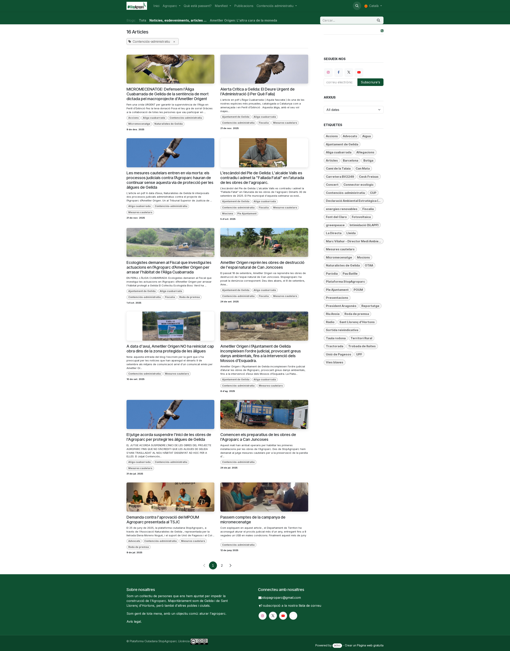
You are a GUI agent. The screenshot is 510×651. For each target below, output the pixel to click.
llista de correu (310, 606)
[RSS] (382, 30)
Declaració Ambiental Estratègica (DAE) (354, 201)
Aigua (366, 136)
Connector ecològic (358, 184)
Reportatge (370, 306)
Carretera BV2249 (340, 177)
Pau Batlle (350, 273)
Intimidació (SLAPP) (364, 225)
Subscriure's (370, 82)
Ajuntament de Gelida (235, 116)
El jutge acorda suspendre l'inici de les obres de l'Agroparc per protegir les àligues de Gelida (169, 437)
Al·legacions (365, 152)
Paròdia (332, 273)
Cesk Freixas (369, 177)
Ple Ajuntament (246, 213)
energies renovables (341, 209)
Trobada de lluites (362, 346)
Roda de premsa (189, 297)
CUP (373, 193)
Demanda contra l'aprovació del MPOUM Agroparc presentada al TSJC (163, 519)
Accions (133, 117)
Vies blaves (334, 362)
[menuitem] (156, 6)
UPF (359, 354)
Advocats (134, 541)
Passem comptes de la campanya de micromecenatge (252, 519)
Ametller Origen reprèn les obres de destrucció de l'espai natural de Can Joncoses (262, 265)
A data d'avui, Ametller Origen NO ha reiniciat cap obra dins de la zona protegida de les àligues (170, 348)
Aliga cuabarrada (154, 117)
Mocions (227, 213)
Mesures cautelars (285, 122)
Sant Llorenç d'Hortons (357, 322)
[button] (357, 6)
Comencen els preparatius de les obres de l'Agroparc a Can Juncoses (258, 437)
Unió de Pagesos (338, 354)
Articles (332, 160)
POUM (358, 290)
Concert (332, 184)
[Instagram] (328, 72)
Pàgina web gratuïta (370, 645)
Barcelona (350, 160)
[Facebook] (339, 72)
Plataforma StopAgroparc (345, 281)
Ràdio (330, 322)
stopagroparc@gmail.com (281, 598)
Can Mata (363, 168)
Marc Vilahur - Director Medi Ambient (354, 241)
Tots (142, 20)
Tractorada (334, 346)
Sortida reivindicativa (342, 330)
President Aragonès (341, 306)
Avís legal (134, 621)
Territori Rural (361, 338)
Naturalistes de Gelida (168, 123)
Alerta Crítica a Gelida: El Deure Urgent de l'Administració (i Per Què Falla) (257, 91)
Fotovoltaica (361, 217)
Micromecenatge (139, 123)
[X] (349, 72)
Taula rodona (336, 338)
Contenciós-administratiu (186, 117)
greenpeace (335, 225)
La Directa (333, 233)
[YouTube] (359, 72)
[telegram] (293, 616)
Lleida (351, 233)
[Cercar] (378, 20)
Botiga (368, 160)
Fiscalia (264, 122)
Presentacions (337, 298)
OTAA (369, 265)
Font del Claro (336, 217)
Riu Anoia (332, 314)
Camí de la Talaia (338, 168)
